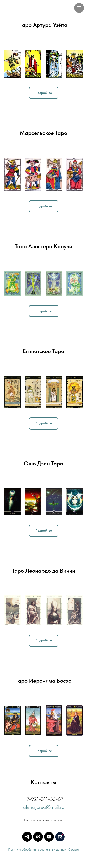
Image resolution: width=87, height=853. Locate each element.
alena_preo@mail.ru (43, 807)
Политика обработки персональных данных (37, 849)
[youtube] (49, 837)
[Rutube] (60, 837)
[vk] (38, 837)
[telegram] (27, 837)
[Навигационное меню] (79, 7)
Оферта (73, 849)
